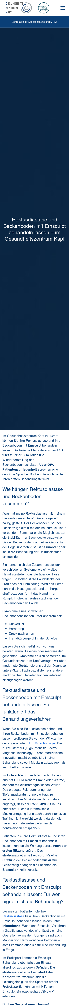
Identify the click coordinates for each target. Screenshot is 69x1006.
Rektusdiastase (13, 916)
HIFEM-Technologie (41, 743)
